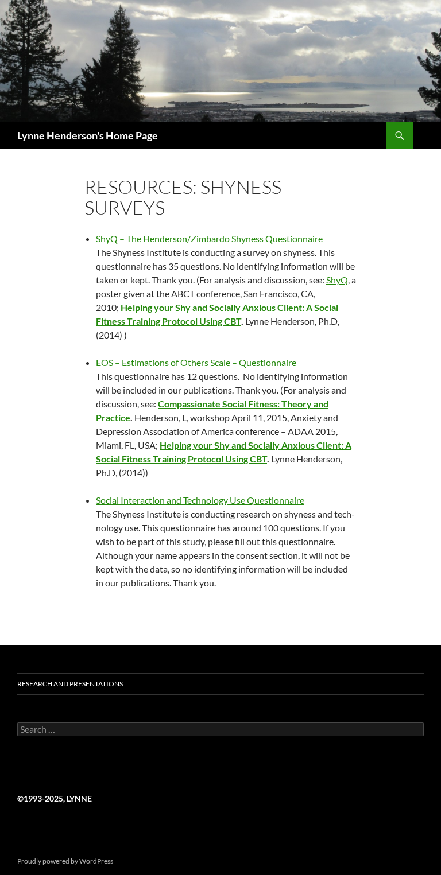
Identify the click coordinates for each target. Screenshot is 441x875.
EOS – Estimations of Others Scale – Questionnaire (196, 362)
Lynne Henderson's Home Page (87, 135)
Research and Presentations (70, 683)
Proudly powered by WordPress (65, 861)
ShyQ (337, 279)
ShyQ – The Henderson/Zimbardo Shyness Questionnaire (209, 238)
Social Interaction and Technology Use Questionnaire (200, 500)
